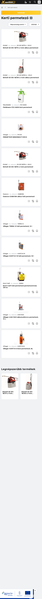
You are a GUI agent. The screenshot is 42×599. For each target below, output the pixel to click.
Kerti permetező (12, 7)
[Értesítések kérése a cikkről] (37, 52)
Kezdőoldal (2, 7)
